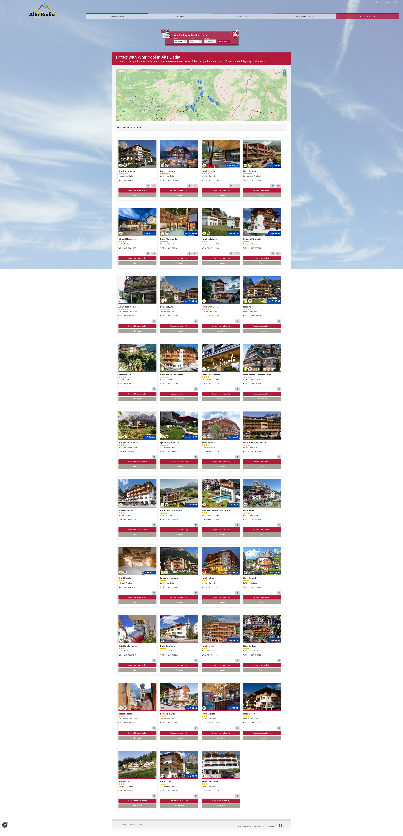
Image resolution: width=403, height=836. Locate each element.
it (378, 2)
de (387, 2)
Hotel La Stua (249, 646)
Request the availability (137, 190)
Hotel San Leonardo (127, 646)
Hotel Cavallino (167, 646)
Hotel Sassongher (126, 171)
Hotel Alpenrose (209, 442)
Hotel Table (248, 510)
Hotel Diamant (250, 171)
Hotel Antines (249, 307)
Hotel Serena (208, 646)
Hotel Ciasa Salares (211, 374)
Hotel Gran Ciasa (210, 307)
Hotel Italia (165, 781)
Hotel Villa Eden (167, 714)
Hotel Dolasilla (125, 374)
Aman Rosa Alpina (127, 307)
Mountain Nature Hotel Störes (216, 510)
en (395, 2)
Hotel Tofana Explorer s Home (257, 374)
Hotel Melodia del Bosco (171, 374)
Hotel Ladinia (208, 578)
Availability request (368, 16)
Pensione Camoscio (169, 578)
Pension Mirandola (252, 239)
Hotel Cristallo (208, 171)
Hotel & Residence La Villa (255, 442)
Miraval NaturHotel (127, 239)
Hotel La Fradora (210, 239)
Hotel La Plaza (208, 714)
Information (137, 195)
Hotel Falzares (125, 714)
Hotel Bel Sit (249, 714)
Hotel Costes (124, 781)
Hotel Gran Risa (125, 510)
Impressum (257, 826)
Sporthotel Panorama (170, 442)
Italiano (124, 824)
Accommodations (117, 16)
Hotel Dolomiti (250, 578)
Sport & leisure (242, 16)
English (140, 824)
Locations (180, 16)
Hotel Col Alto (166, 307)
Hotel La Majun (167, 171)
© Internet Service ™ (269, 826)
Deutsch (132, 824)
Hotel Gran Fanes (210, 781)
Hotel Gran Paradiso (128, 442)
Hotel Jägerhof (125, 578)
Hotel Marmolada (168, 239)
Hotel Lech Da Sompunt (171, 510)
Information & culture (305, 16)
